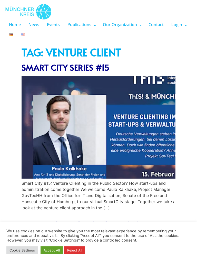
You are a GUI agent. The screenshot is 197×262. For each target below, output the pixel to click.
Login (176, 24)
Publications (79, 24)
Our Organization (120, 24)
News (33, 24)
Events (53, 24)
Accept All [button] (52, 250)
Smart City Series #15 (66, 67)
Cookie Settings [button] (22, 250)
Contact (156, 24)
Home (15, 24)
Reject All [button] (74, 250)
